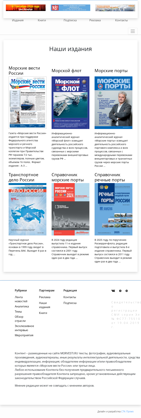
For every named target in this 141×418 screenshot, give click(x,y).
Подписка (70, 20)
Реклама (95, 20)
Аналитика (22, 306)
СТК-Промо (127, 411)
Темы (18, 311)
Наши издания (44, 305)
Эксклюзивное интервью (23, 328)
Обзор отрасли (20, 319)
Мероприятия (23, 335)
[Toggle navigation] (133, 31)
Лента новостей (21, 299)
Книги (42, 20)
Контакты (121, 20)
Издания (18, 20)
